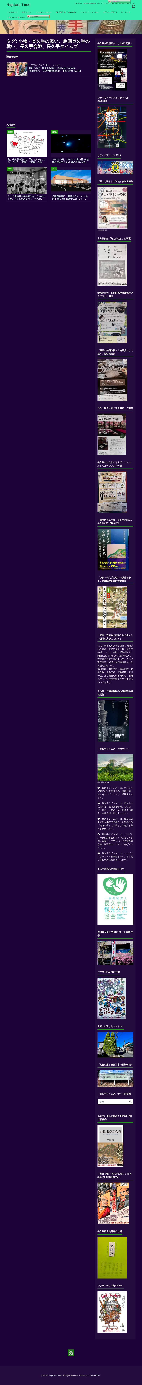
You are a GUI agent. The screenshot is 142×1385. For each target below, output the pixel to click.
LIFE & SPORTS (110, 12)
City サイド (125, 12)
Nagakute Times (18, 5)
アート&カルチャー (44, 12)
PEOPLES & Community (66, 12)
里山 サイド (26, 12)
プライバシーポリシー (16, 17)
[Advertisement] (49, 98)
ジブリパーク (12, 12)
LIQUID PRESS (94, 1375)
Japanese (34, 16)
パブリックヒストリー (90, 12)
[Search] (130, 1101)
